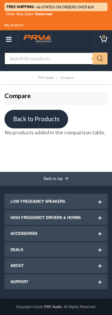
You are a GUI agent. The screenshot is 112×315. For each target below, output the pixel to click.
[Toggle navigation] (9, 39)
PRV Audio (53, 306)
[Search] (100, 58)
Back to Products (36, 118)
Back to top (54, 178)
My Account (13, 24)
